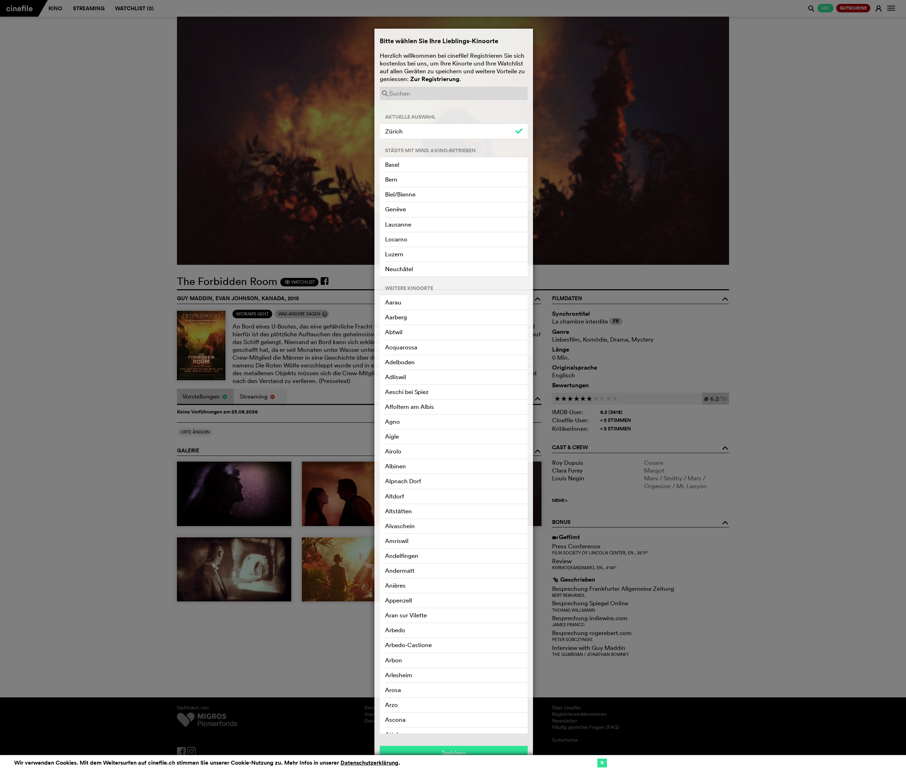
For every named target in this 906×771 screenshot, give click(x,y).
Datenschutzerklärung (369, 762)
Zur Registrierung (434, 79)
